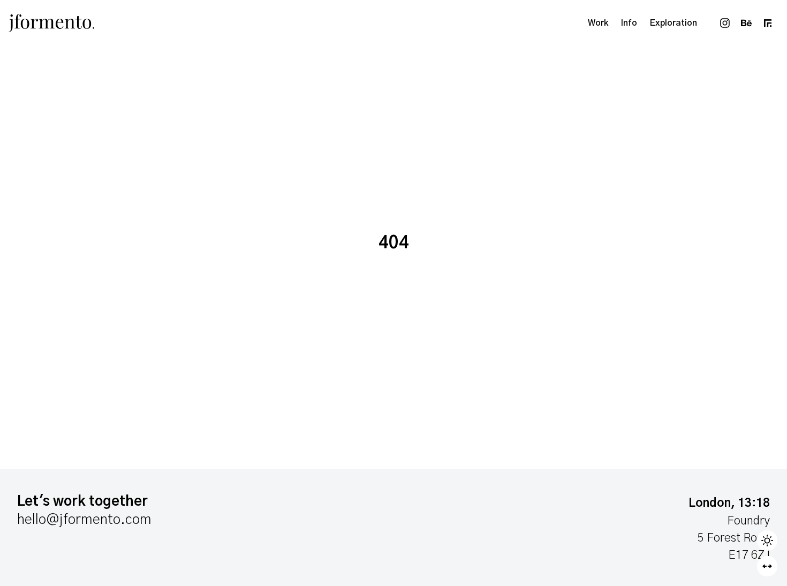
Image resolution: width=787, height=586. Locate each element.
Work (598, 23)
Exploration (673, 23)
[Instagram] (725, 23)
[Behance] (746, 23)
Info (629, 23)
